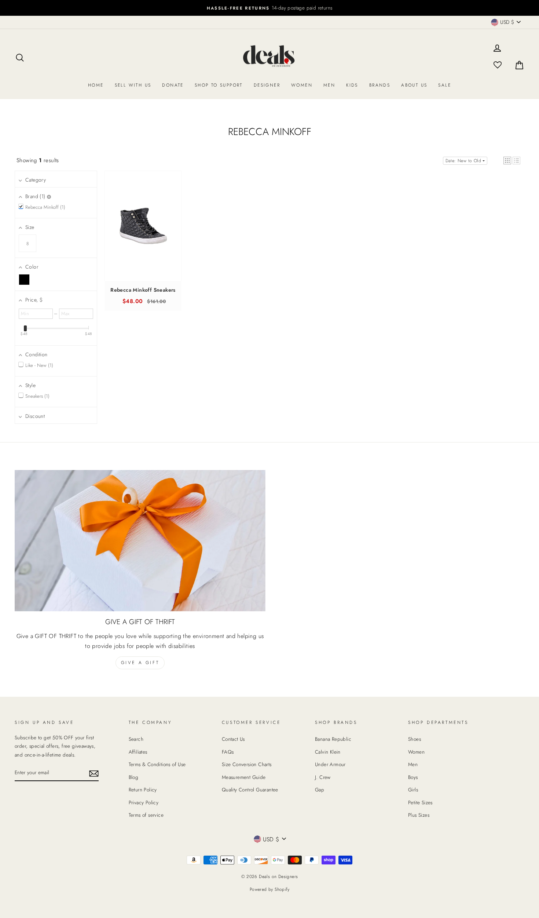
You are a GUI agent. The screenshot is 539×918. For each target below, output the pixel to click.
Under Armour (330, 764)
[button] (507, 160)
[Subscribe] (94, 773)
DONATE (172, 85)
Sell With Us (133, 85)
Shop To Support (219, 85)
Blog (134, 777)
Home (96, 85)
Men (329, 85)
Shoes (414, 739)
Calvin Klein (328, 751)
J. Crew (323, 777)
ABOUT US (414, 85)
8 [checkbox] (27, 243)
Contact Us (233, 739)
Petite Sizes (420, 802)
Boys (413, 777)
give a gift (140, 662)
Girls (413, 789)
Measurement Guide (244, 777)
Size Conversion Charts (247, 764)
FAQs (228, 751)
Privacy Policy (144, 802)
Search (136, 739)
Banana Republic (333, 739)
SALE (444, 85)
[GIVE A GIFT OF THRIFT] (140, 540)
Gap (319, 789)
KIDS (352, 85)
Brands (379, 85)
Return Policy (143, 789)
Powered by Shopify (269, 889)
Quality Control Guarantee (250, 789)
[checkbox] (24, 279)
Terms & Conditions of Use (157, 764)
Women (301, 85)
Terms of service (146, 815)
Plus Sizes (418, 815)
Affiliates (138, 751)
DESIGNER (267, 85)
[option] (269, 8)
